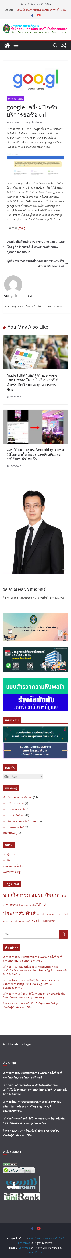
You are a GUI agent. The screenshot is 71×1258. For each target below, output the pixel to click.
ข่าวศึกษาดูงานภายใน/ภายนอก (20, 821)
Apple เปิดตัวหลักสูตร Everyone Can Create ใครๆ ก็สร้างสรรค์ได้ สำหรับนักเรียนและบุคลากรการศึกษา (36, 247)
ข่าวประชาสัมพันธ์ (13, 815)
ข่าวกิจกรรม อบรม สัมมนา (17, 797)
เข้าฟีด (7, 860)
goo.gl (21, 228)
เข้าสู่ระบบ (9, 854)
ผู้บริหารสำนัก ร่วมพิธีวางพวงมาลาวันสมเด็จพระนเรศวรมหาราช (35, 263)
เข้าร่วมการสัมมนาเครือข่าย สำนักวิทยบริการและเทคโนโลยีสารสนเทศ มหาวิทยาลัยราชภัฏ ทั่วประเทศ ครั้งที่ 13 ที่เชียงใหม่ (39, 10)
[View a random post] (63, 45)
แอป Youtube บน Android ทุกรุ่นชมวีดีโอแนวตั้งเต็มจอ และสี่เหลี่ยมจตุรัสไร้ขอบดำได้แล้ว (35, 454)
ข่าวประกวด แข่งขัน (14, 809)
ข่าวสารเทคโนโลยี (15, 99)
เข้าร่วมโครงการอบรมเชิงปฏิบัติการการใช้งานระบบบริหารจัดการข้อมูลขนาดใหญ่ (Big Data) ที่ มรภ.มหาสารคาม (32, 983)
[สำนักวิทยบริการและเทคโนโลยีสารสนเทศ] (7, 45)
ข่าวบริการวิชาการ (13, 803)
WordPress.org (11, 872)
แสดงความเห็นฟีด (13, 866)
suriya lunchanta (33, 122)
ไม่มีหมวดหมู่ (10, 833)
